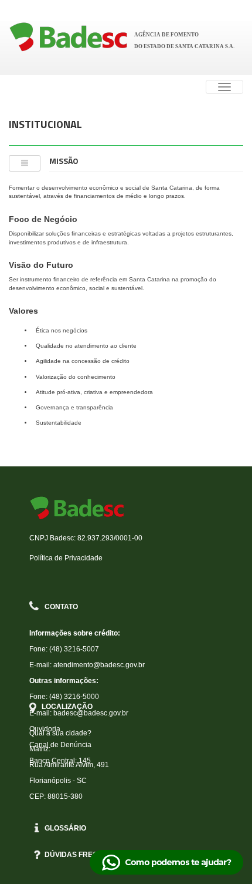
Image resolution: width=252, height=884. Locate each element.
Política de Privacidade (66, 558)
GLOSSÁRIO (65, 828)
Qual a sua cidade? (60, 733)
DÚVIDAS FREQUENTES (86, 855)
